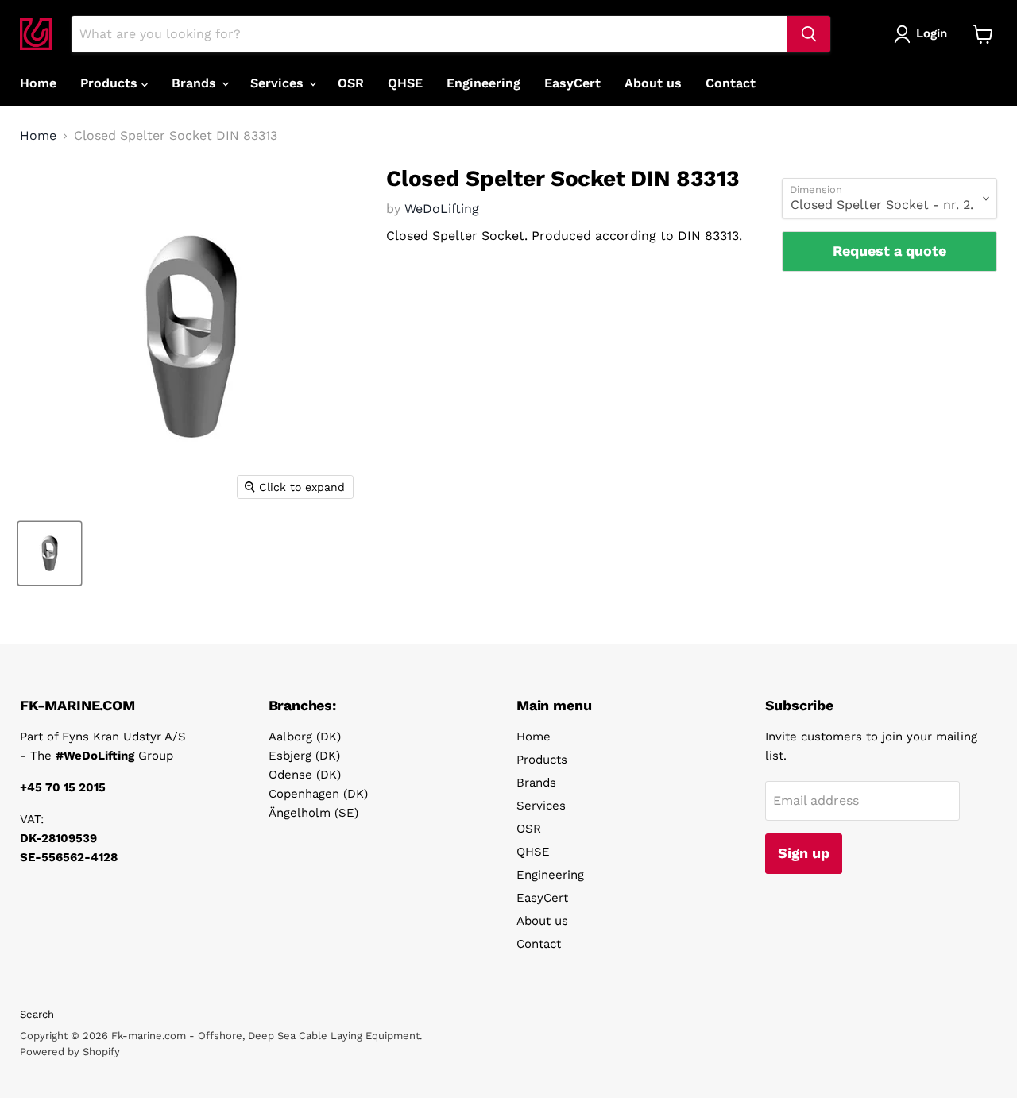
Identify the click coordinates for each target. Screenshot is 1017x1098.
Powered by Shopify (70, 1051)
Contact (731, 83)
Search (37, 1014)
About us (653, 83)
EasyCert (572, 83)
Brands (196, 83)
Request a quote (889, 250)
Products (110, 83)
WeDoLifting (441, 208)
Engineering (483, 83)
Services (278, 83)
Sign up (803, 853)
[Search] (808, 34)
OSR (351, 83)
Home (38, 83)
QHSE (405, 83)
